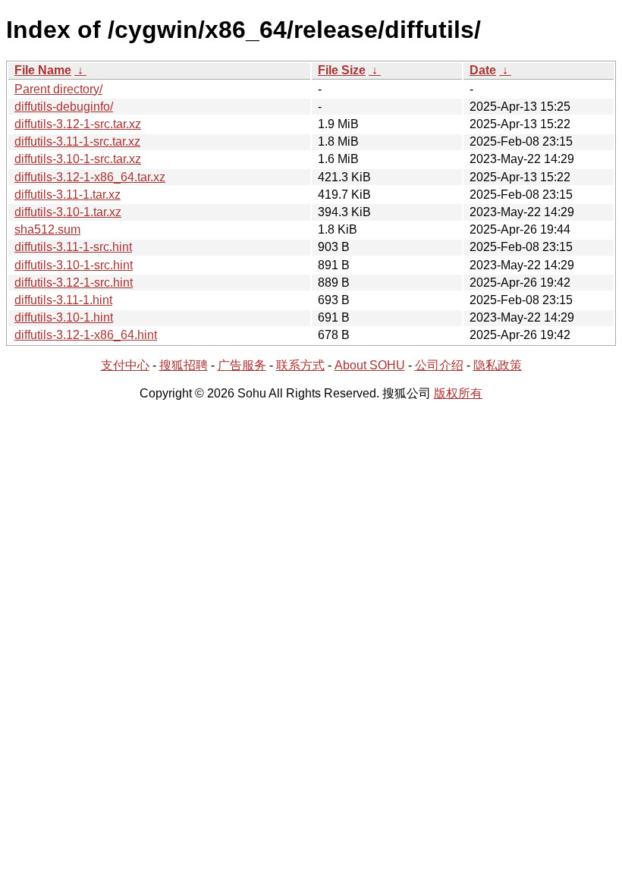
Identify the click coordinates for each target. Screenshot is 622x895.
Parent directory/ (58, 89)
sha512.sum (47, 229)
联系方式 (300, 365)
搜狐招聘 (183, 365)
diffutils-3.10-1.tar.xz (67, 212)
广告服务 (242, 365)
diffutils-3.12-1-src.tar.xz (77, 124)
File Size (342, 70)
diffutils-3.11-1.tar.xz (67, 194)
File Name (42, 70)
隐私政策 (497, 365)
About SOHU (370, 365)
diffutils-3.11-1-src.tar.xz (77, 141)
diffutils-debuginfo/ (63, 106)
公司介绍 (439, 365)
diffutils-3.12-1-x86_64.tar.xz (89, 177)
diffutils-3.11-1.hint (63, 300)
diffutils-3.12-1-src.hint (73, 282)
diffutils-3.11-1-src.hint (73, 246)
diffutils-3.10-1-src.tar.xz (77, 158)
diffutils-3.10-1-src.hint (73, 265)
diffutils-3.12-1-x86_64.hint (85, 334)
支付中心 (125, 365)
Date (483, 70)
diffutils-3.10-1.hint (63, 317)
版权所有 (458, 393)
